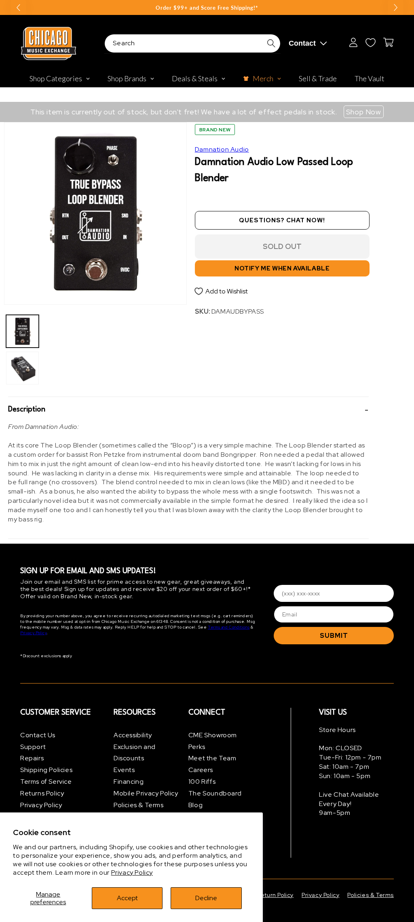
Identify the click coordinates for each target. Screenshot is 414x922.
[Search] (271, 43)
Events (124, 770)
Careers (200, 770)
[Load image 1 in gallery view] (22, 331)
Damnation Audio (222, 149)
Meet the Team (212, 758)
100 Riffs (201, 781)
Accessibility (133, 735)
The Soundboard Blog (214, 799)
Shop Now (363, 111)
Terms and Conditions (228, 627)
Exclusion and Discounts (135, 753)
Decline (206, 898)
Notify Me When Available (282, 268)
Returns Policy (42, 793)
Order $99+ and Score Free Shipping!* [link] (207, 7)
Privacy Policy (132, 872)
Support (33, 747)
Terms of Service (46, 781)
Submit (334, 635)
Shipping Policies (46, 770)
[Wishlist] (370, 42)
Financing (129, 781)
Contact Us (37, 735)
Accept (127, 898)
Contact (302, 43)
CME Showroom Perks (212, 741)
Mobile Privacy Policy (146, 793)
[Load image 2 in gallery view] (22, 368)
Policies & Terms (139, 805)
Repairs (32, 758)
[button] (188, 409)
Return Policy (275, 895)
